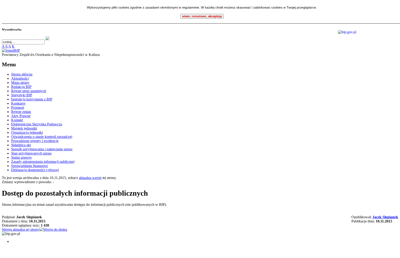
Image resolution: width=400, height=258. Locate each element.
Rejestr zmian (21, 112)
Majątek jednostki (24, 128)
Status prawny (21, 157)
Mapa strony (20, 83)
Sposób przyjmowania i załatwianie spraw (42, 149)
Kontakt (17, 120)
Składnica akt (21, 145)
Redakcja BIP (21, 87)
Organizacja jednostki (27, 132)
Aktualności (20, 78)
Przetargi (17, 107)
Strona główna (21, 74)
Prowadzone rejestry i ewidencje (35, 141)
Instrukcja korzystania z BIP (31, 99)
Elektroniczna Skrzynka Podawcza (36, 124)
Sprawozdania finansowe (29, 166)
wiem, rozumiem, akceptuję (202, 16)
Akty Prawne (21, 116)
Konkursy (18, 103)
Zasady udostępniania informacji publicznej (43, 162)
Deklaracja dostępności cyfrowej (35, 170)
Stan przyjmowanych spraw (31, 153)
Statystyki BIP (21, 95)
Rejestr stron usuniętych (28, 91)
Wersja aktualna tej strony (20, 229)
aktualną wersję (90, 178)
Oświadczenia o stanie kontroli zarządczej (41, 137)
